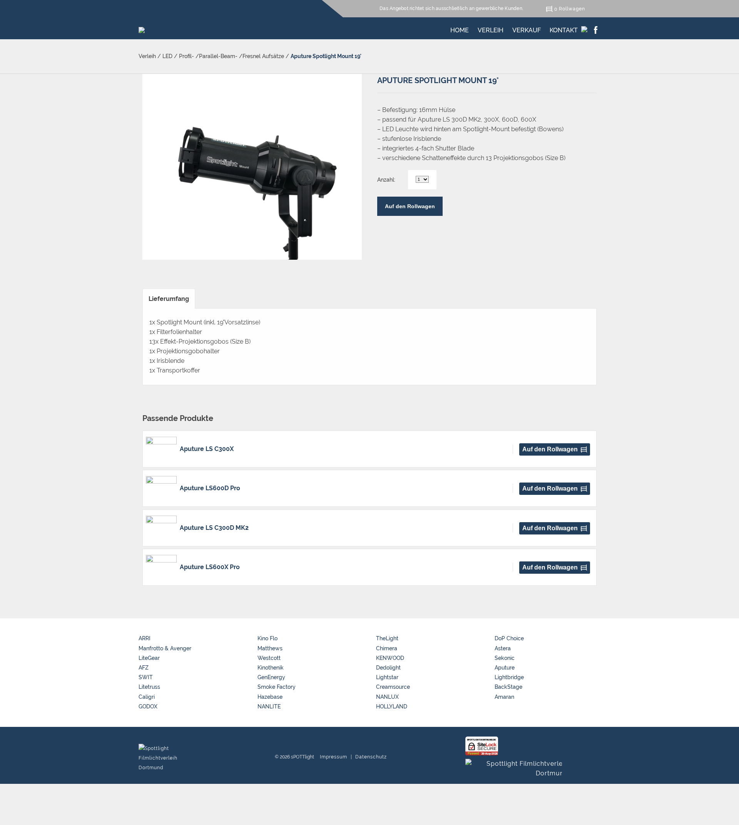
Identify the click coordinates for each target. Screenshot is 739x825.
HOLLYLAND (391, 706)
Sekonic (505, 658)
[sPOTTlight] (142, 28)
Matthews (270, 648)
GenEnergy (271, 677)
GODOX (148, 706)
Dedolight (388, 668)
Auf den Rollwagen (410, 206)
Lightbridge (509, 677)
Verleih (490, 29)
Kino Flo (267, 638)
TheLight (387, 638)
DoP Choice (509, 638)
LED (167, 56)
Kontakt (564, 29)
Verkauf (526, 29)
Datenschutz (371, 757)
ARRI (144, 638)
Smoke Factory (276, 687)
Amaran (504, 697)
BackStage (508, 687)
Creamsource (393, 687)
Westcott (269, 658)
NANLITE (269, 706)
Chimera (386, 648)
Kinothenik (270, 668)
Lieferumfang (169, 298)
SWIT (146, 677)
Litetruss (149, 687)
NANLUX (387, 697)
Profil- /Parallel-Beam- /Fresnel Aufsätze (231, 56)
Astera (503, 648)
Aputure (505, 668)
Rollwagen (572, 9)
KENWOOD (390, 658)
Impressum (333, 757)
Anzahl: (386, 180)
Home (459, 29)
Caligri (147, 697)
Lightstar (387, 677)
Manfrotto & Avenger (165, 648)
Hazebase (270, 697)
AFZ (144, 668)
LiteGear (149, 658)
